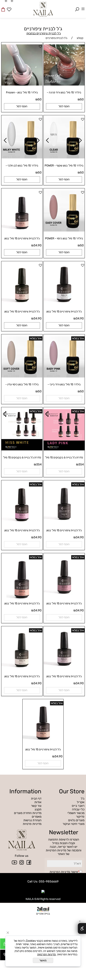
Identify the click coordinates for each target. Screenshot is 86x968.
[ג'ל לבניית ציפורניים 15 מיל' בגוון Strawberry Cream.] (21, 230)
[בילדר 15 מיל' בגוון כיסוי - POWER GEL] (64, 230)
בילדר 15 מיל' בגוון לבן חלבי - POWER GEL (22, 167)
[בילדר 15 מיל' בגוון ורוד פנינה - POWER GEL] (64, 84)
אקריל (80, 802)
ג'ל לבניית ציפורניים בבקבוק (43, 33)
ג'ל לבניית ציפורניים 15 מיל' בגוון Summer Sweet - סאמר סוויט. (22, 605)
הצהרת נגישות (32, 820)
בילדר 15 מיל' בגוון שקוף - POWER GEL (64, 167)
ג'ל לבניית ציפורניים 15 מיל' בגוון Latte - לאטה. (22, 678)
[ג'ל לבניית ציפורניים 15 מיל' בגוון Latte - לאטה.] (21, 668)
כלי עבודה (78, 809)
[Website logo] (43, 8)
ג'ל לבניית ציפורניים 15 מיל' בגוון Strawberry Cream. (22, 240)
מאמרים (36, 816)
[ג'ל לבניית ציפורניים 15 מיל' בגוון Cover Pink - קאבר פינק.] (64, 595)
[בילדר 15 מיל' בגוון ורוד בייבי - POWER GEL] (64, 376)
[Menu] (83, 6)
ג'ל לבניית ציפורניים (43, 29)
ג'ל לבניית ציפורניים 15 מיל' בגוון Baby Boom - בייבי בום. (22, 532)
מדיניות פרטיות (32, 824)
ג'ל (82, 798)
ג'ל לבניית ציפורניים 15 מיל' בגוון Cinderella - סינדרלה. (64, 313)
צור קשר (36, 806)
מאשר (43, 960)
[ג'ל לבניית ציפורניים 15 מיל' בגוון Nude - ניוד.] (43, 741)
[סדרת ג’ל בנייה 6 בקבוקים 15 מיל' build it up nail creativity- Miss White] (21, 449)
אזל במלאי (78, 338)
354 (81, 464)
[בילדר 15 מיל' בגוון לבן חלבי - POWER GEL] (22, 157)
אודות (37, 802)
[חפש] (77, 6)
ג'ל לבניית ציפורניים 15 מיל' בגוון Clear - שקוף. (64, 532)
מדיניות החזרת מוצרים (27, 813)
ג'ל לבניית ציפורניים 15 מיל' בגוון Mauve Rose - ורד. (64, 678)
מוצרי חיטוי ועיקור (73, 824)
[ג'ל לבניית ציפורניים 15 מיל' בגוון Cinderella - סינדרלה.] (64, 303)
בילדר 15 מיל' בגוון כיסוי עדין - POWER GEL (22, 386)
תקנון (38, 809)
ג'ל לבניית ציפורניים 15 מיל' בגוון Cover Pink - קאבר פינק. (64, 605)
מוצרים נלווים (76, 820)
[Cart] (3, 6)
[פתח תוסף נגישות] (82, 928)
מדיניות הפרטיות (60, 872)
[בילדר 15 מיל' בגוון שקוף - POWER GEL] (64, 157)
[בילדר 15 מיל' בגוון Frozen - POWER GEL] (21, 84)
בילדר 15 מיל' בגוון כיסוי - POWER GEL (64, 240)
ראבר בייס (78, 806)
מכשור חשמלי (75, 813)
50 (82, 99)
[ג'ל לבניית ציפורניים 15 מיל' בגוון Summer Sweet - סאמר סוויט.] (21, 601)
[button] (64, 106)
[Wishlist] (9, 6)
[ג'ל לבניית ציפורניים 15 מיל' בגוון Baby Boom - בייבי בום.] (21, 522)
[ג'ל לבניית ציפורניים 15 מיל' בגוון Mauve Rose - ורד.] (64, 668)
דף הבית (36, 798)
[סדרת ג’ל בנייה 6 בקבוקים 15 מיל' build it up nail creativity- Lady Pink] (64, 449)
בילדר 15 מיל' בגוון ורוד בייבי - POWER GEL (64, 386)
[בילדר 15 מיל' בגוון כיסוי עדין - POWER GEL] (21, 376)
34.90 (38, 245)
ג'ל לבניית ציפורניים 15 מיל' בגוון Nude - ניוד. (43, 751)
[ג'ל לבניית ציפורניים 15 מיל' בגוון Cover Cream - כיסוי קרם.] (21, 303)
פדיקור (80, 816)
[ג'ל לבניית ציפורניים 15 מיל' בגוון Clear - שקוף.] (64, 522)
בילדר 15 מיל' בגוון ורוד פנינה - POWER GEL (64, 94)
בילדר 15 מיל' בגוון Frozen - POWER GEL (22, 94)
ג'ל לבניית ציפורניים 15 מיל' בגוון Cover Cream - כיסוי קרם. (22, 313)
